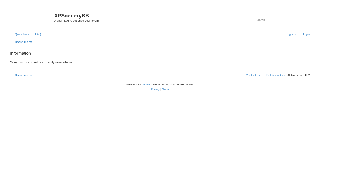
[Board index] (31, 17)
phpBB (146, 84)
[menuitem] (35, 34)
